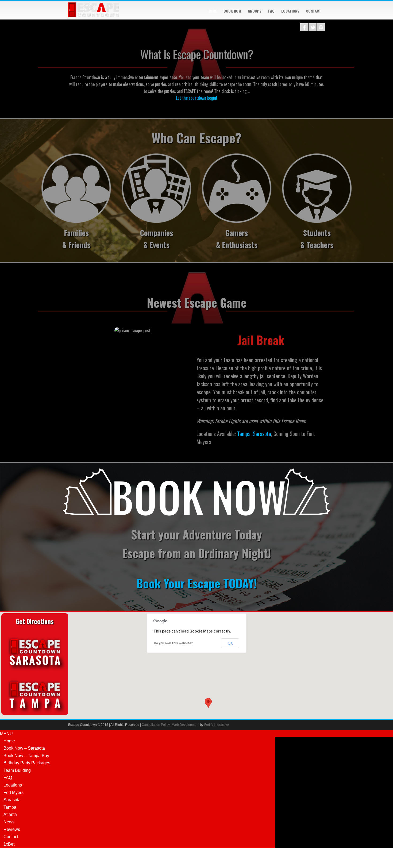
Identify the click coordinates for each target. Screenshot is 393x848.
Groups (254, 11)
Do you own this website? (173, 643)
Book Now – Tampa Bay (26, 755)
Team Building (17, 770)
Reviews (11, 829)
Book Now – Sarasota (24, 748)
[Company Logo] (93, 16)
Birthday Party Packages (26, 763)
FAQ (271, 11)
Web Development (185, 725)
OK (230, 643)
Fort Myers (13, 792)
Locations (290, 11)
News (8, 822)
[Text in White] (196, 514)
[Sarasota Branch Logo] (34, 671)
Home (212, 11)
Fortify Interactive (216, 725)
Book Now (232, 11)
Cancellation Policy (156, 725)
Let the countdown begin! (196, 98)
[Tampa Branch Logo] (34, 714)
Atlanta (10, 814)
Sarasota (262, 434)
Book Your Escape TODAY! (196, 583)
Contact (313, 11)
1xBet (8, 844)
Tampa (244, 434)
